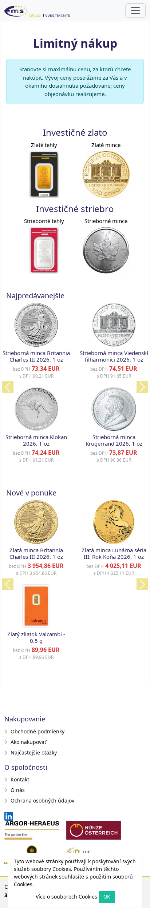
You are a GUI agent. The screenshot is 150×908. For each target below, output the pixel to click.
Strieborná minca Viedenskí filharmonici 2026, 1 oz (114, 356)
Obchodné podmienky (37, 731)
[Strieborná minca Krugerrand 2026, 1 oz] (113, 409)
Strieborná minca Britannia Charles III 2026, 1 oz (36, 356)
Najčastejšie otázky (34, 752)
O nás (18, 789)
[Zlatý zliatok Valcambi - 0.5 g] (36, 606)
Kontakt (20, 779)
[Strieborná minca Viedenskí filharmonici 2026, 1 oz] (114, 325)
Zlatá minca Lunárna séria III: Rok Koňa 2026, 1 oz (114, 553)
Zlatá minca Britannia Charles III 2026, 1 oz (36, 553)
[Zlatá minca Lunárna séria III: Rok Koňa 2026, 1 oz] (113, 522)
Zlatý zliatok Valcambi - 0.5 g (36, 637)
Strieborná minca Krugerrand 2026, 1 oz (114, 440)
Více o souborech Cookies (66, 896)
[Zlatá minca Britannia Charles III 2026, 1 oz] (36, 522)
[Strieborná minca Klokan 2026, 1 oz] (36, 409)
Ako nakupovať (28, 741)
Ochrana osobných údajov (42, 800)
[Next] (142, 387)
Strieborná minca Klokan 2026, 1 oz (36, 440)
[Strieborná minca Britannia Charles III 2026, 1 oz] (36, 325)
